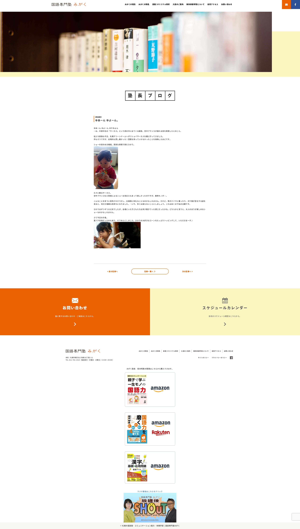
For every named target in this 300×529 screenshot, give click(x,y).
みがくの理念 (130, 4)
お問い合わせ (226, 4)
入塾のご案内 (178, 4)
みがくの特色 (144, 4)
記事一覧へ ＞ (150, 271)
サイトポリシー (203, 357)
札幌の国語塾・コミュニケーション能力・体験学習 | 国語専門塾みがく (151, 525)
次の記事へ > (187, 271)
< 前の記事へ (112, 271)
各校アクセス (212, 4)
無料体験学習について (195, 4)
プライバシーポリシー (219, 357)
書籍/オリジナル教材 (161, 4)
